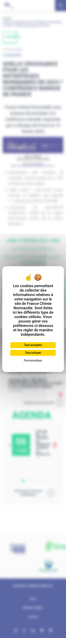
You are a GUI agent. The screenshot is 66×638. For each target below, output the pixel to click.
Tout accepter (33, 345)
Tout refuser (33, 353)
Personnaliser (33, 360)
